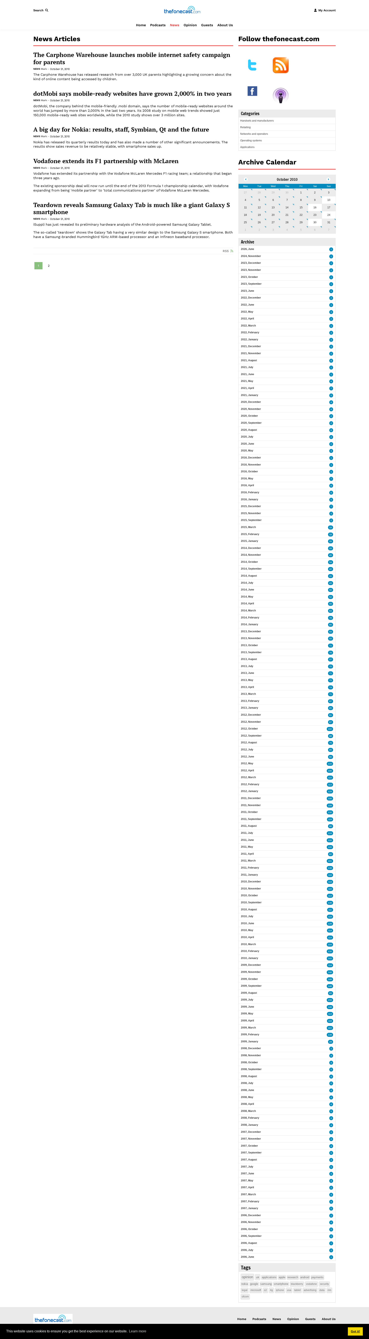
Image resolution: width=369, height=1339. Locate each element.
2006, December (251, 1215)
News (174, 25)
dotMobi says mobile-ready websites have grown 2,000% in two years (132, 93)
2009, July (247, 999)
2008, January (249, 1124)
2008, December (251, 1048)
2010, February (250, 951)
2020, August (249, 429)
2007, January (249, 1208)
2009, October (249, 979)
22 (301, 214)
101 (330, 861)
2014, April (247, 603)
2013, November (251, 638)
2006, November (251, 1222)
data (322, 1290)
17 (328, 207)
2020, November (251, 409)
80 (330, 757)
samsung (266, 1283)
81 (330, 715)
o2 (265, 1290)
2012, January (249, 791)
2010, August (249, 909)
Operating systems (251, 140)
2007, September (251, 1152)
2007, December (251, 1131)
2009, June (247, 1006)
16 (330, 527)
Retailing (245, 127)
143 (330, 958)
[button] (41, 10)
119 (330, 819)
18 (245, 214)
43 (330, 583)
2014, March (248, 610)
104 (330, 944)
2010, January (249, 958)
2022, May (247, 311)
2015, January (249, 541)
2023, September (251, 283)
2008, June (247, 1090)
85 (330, 625)
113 (330, 784)
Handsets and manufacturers (257, 120)
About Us (225, 25)
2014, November (251, 554)
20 (273, 214)
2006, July (247, 1250)
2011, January (249, 874)
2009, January (249, 1041)
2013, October (249, 645)
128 (330, 924)
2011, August (249, 825)
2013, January (249, 707)
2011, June (247, 840)
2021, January (249, 395)
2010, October (249, 895)
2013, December (251, 631)
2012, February (250, 784)
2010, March (248, 944)
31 (328, 222)
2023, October (249, 277)
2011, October (249, 812)
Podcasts (158, 25)
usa (289, 1290)
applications (269, 1277)
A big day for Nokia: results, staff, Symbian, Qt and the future (121, 129)
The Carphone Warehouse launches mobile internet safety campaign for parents (131, 58)
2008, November (251, 1055)
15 (301, 207)
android (304, 1277)
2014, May (247, 596)
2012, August (249, 742)
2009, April (247, 1020)
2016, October (249, 471)
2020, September (251, 422)
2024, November (251, 256)
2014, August (249, 575)
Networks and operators (254, 133)
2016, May (247, 478)
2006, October (249, 1229)
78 (330, 618)
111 (330, 910)
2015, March (248, 527)
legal (244, 1290)
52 (330, 597)
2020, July (247, 436)
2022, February (250, 332)
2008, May (247, 1097)
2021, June (247, 374)
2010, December (251, 881)
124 (330, 833)
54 (330, 562)
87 (330, 722)
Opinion (190, 25)
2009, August (249, 992)
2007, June (247, 1173)
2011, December (251, 798)
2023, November (251, 269)
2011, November (251, 805)
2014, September (251, 568)
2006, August (249, 1243)
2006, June (247, 1256)
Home (141, 25)
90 (330, 826)
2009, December (251, 964)
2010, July (247, 916)
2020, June (247, 443)
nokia (244, 1283)
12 (259, 207)
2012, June (247, 756)
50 (330, 590)
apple (282, 1277)
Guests (207, 25)
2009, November (251, 972)
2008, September (251, 1069)
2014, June (247, 589)
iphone (280, 1290)
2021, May (247, 381)
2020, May (247, 450)
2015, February (250, 534)
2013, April (247, 687)
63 (330, 611)
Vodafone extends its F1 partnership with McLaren (106, 161)
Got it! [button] (355, 1331)
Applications (247, 147)
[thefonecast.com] (182, 10)
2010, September (251, 902)
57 (330, 659)
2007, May (247, 1180)
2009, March (248, 1027)
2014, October (249, 561)
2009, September (251, 985)
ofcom (245, 1296)
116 (330, 875)
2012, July (247, 749)
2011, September (251, 819)
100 (330, 771)
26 (259, 222)
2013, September (251, 652)
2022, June (247, 304)
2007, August (249, 1159)
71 (330, 645)
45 (330, 555)
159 (330, 1000)
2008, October (249, 1062)
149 (330, 979)
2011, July (247, 832)
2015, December (251, 506)
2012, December (251, 714)
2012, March (248, 777)
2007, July (247, 1166)
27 (245, 192)
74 (330, 687)
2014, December (251, 548)
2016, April (247, 485)
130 (330, 812)
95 (330, 708)
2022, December (251, 297)
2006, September (251, 1236)
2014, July (247, 582)
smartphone (281, 1283)
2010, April (247, 937)
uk (257, 1277)
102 (330, 729)
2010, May (247, 930)
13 (273, 207)
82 (330, 854)
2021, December (251, 346)
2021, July (247, 367)
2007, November (251, 1138)
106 (330, 798)
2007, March (248, 1194)
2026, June (247, 249)
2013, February (250, 700)
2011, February (250, 867)
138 (330, 868)
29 (273, 192)
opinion (247, 1277)
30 (287, 192)
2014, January (249, 624)
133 (330, 764)
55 (330, 604)
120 (330, 840)
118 (330, 882)
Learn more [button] (137, 1331)
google (254, 1283)
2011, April (247, 853)
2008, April (247, 1104)
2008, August (249, 1076)
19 (259, 214)
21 (287, 214)
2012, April (247, 770)
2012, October (249, 728)
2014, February (250, 617)
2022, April (247, 318)
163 (330, 1028)
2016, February (250, 492)
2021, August (249, 360)
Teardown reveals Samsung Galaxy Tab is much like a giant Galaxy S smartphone (131, 208)
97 (330, 701)
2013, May (247, 680)
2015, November (251, 513)
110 (330, 777)
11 (245, 207)
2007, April (247, 1187)
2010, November (251, 888)
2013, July (247, 666)
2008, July (247, 1083)
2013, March (248, 693)
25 (245, 222)
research (292, 1277)
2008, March (248, 1111)
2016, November (251, 464)
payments (317, 1277)
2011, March (248, 860)
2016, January (249, 499)
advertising (310, 1290)
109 (330, 805)
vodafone (311, 1283)
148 (330, 986)
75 (330, 666)
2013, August (249, 659)
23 (314, 214)
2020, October (249, 415)
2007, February (250, 1201)
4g (271, 1290)
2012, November (251, 721)
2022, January (249, 339)
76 (330, 652)
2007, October (249, 1145)
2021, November (251, 353)
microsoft (255, 1290)
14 (287, 207)
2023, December (251, 262)
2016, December (251, 457)
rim (329, 1290)
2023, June (247, 290)
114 (330, 930)
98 (330, 736)
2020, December (251, 401)
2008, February (250, 1117)
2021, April (247, 388)
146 (330, 972)
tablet (297, 1290)
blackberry (297, 1283)
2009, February (250, 1034)
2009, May (247, 1013)
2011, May (247, 846)
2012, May (247, 763)
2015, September (251, 520)
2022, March (248, 325)
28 (259, 192)
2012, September (251, 735)
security (324, 1283)
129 (330, 791)
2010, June (247, 923)
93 (330, 993)
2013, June (247, 673)
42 (330, 569)
